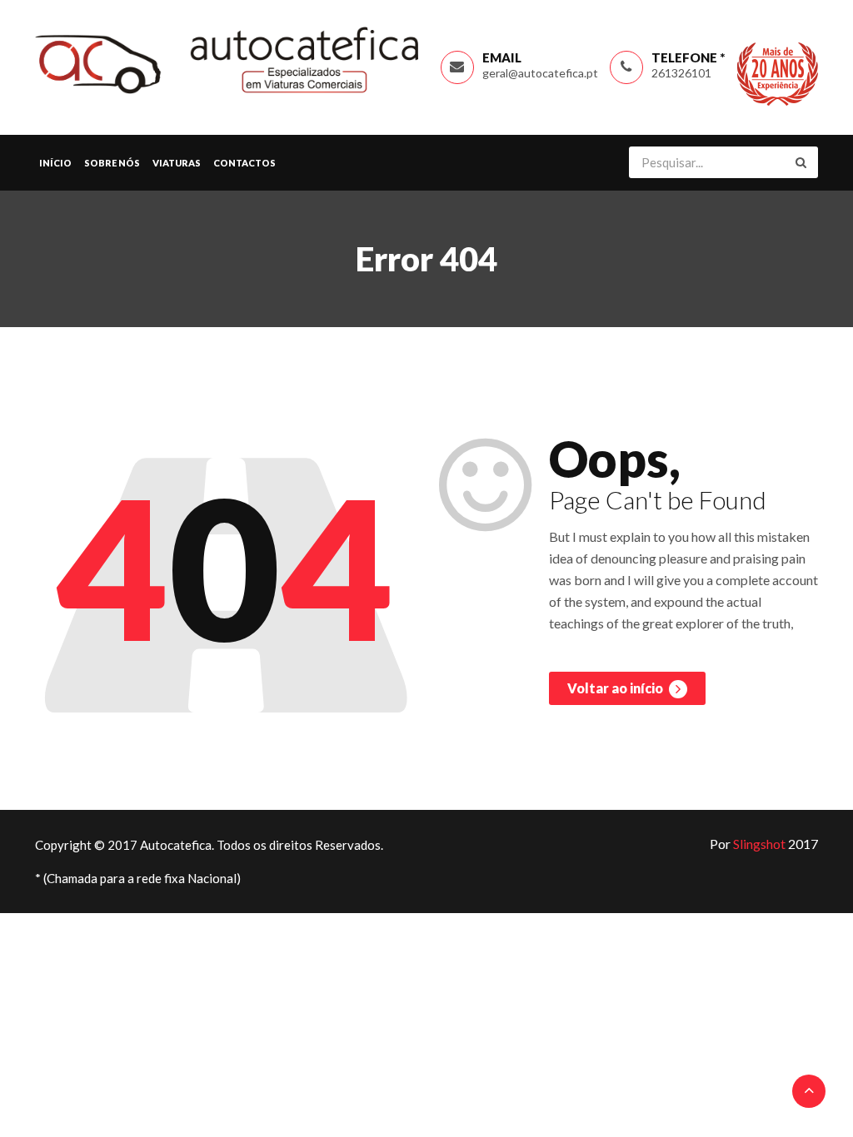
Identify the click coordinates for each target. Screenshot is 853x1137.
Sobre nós (112, 162)
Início (55, 162)
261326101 (681, 73)
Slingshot (759, 844)
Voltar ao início (616, 688)
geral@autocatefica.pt (540, 73)
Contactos (244, 162)
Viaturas (176, 162)
